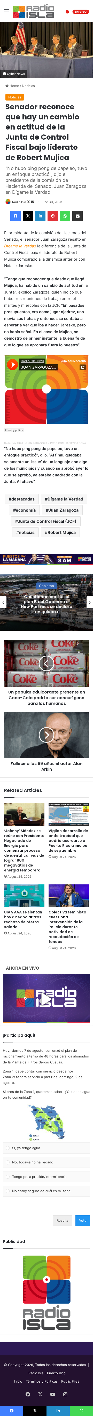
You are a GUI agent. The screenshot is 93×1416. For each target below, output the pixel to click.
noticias (27, 532)
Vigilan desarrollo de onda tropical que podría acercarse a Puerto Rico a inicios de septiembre (68, 840)
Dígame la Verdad (65, 499)
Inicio (18, 1381)
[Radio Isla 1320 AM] (33, 11)
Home (14, 86)
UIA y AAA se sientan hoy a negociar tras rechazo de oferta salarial (23, 919)
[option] (46, 602)
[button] (46, 1123)
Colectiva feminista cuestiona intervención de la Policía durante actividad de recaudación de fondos (67, 927)
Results (62, 1220)
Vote (83, 1220)
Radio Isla (19, 202)
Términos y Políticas (42, 1381)
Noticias (28, 86)
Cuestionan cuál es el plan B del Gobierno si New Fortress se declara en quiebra (46, 604)
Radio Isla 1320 (13, 443)
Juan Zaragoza (64, 510)
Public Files (70, 1381)
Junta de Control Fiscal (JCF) (47, 521)
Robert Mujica (62, 532)
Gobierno (46, 586)
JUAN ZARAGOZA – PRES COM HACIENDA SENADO (57, 443)
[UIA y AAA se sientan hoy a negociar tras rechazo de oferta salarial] (24, 895)
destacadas (23, 499)
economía (26, 510)
